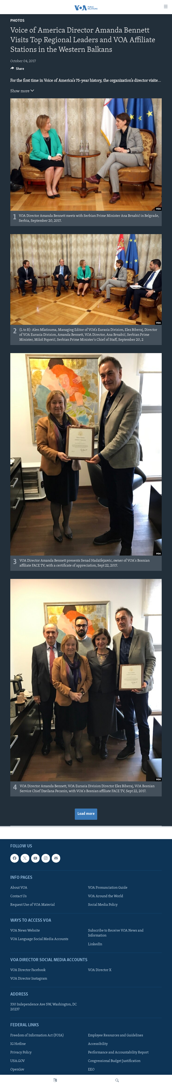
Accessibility (98, 1044)
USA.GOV (17, 1061)
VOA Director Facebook (28, 970)
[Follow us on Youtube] (35, 858)
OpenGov (17, 1069)
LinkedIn (95, 944)
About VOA (18, 888)
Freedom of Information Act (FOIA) (37, 1035)
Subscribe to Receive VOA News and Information (116, 933)
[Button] (17, 70)
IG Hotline (18, 1044)
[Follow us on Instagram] (45, 858)
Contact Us (18, 896)
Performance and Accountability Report (118, 1052)
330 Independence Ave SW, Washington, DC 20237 (43, 1007)
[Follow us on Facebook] (14, 858)
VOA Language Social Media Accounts (39, 939)
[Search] (117, 1080)
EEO (91, 1069)
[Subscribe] (56, 858)
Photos (17, 21)
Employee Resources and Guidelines (115, 1035)
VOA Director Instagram (28, 978)
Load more (86, 814)
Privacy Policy (21, 1052)
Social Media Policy (103, 905)
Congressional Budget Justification (114, 1061)
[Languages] (55, 1080)
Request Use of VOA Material (32, 905)
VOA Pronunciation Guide (107, 888)
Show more (20, 91)
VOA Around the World (105, 896)
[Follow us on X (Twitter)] (25, 858)
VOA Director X (99, 970)
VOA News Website (25, 930)
